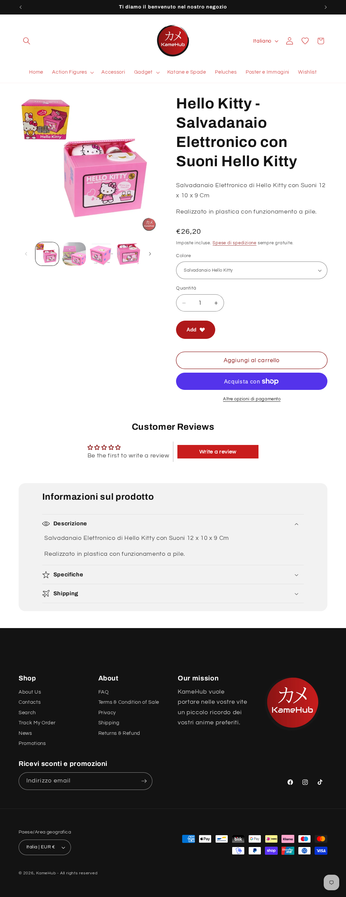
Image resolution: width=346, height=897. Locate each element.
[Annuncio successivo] (325, 7)
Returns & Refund (119, 733)
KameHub (46, 873)
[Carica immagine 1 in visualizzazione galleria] (47, 254)
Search (27, 712)
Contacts (30, 702)
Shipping (109, 722)
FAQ (103, 692)
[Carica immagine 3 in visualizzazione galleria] (101, 254)
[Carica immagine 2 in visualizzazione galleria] (74, 254)
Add (191, 329)
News (25, 733)
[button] (27, 41)
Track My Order (37, 722)
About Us (30, 692)
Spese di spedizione (234, 243)
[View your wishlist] (305, 41)
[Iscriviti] (144, 781)
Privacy (107, 712)
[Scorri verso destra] (150, 253)
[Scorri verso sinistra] (26, 253)
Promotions (32, 743)
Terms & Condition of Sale (128, 702)
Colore (183, 255)
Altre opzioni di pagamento (251, 399)
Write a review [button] (218, 451)
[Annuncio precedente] (20, 7)
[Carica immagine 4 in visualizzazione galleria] (128, 254)
